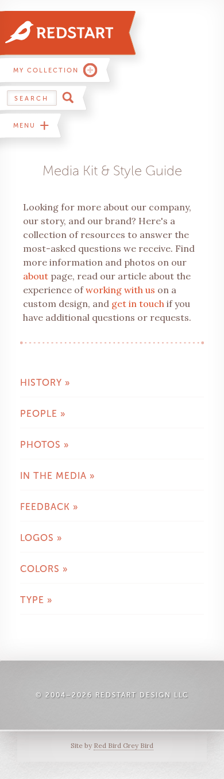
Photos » (44, 444)
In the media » (57, 475)
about (35, 276)
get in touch (137, 303)
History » (45, 382)
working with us (120, 290)
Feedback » (49, 506)
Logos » (41, 537)
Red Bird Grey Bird (123, 745)
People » (42, 413)
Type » (36, 599)
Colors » (44, 568)
